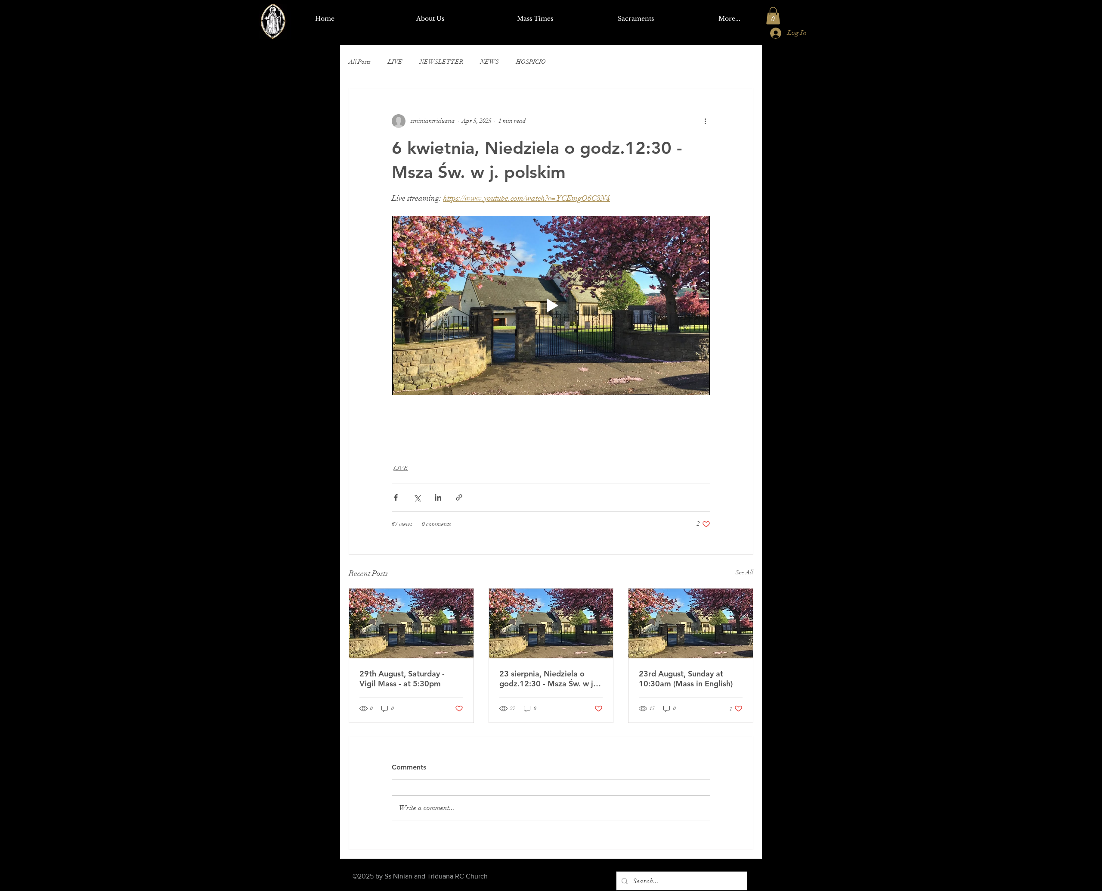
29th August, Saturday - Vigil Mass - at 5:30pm (402, 678)
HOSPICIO (531, 61)
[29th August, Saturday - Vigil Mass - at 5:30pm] (411, 623)
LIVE (395, 61)
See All (744, 572)
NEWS (489, 61)
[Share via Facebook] (396, 497)
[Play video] (551, 305)
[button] (773, 16)
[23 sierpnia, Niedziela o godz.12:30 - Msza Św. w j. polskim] (551, 623)
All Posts (360, 61)
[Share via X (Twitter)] (417, 497)
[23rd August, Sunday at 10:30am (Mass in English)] (690, 623)
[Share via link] (459, 497)
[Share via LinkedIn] (438, 497)
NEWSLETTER (441, 61)
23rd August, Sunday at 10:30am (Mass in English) (686, 678)
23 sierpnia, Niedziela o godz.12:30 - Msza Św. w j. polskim (547, 678)
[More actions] (705, 121)
